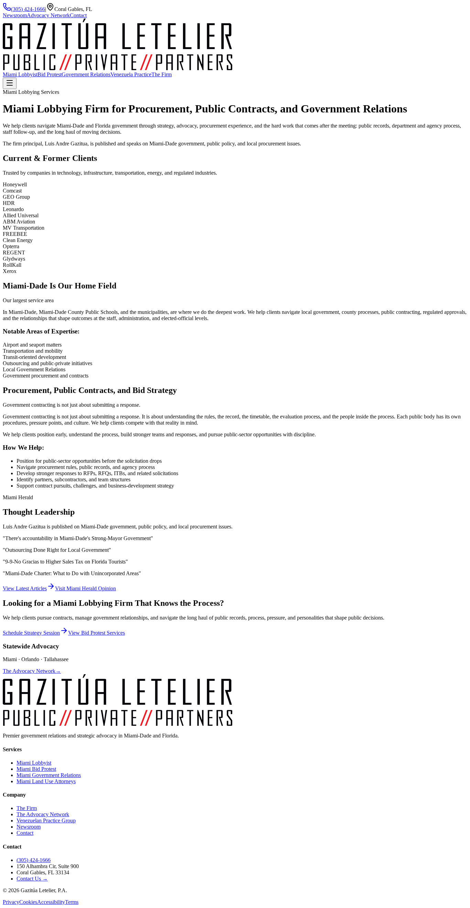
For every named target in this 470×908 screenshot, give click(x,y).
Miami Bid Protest (36, 769)
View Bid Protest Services (96, 633)
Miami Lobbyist (20, 74)
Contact (78, 15)
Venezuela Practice (130, 74)
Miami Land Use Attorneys (46, 781)
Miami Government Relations (49, 775)
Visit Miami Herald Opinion (85, 588)
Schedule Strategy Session (31, 633)
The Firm (161, 74)
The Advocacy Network (32, 671)
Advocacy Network (48, 15)
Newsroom (15, 15)
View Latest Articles (25, 588)
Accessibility (51, 902)
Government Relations (86, 74)
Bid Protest (50, 74)
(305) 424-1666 (28, 9)
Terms (71, 902)
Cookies (28, 902)
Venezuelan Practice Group (46, 820)
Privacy (11, 902)
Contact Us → (32, 879)
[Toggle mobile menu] (10, 83)
